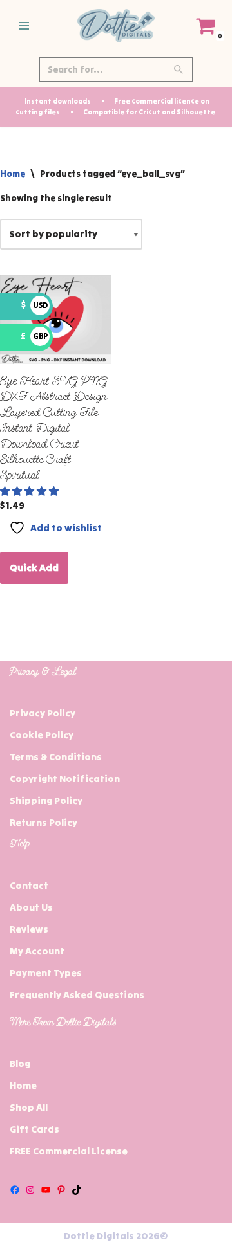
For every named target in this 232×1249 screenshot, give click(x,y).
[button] (30, 491)
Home (12, 173)
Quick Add (34, 567)
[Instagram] (30, 1190)
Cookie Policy (41, 735)
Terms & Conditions (56, 757)
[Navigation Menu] (24, 25)
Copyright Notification (65, 778)
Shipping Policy (46, 800)
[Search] (178, 69)
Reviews (29, 929)
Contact (29, 885)
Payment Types (46, 973)
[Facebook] (15, 1190)
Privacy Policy (42, 713)
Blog (20, 1063)
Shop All (29, 1107)
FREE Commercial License (69, 1151)
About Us (31, 907)
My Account (37, 951)
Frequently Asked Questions (77, 995)
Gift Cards (34, 1129)
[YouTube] (46, 1190)
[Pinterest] (61, 1190)
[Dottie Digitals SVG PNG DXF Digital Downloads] (116, 25)
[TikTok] (77, 1190)
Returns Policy (43, 822)
